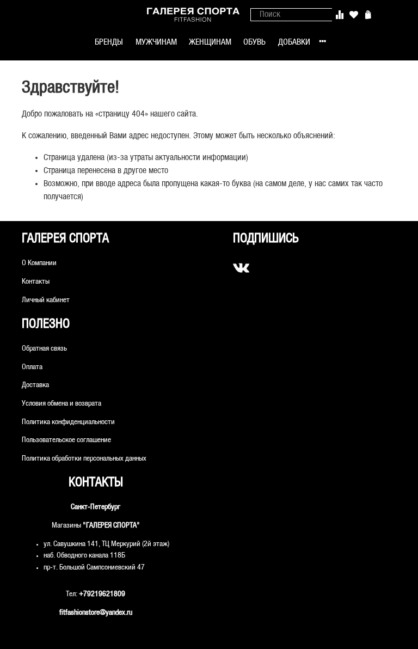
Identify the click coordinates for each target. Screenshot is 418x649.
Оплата (32, 367)
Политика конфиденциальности (68, 422)
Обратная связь (44, 348)
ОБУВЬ (254, 42)
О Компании (39, 263)
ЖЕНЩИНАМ (210, 42)
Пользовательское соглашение (66, 440)
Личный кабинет (46, 300)
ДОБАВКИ (294, 42)
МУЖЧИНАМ (156, 42)
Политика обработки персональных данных (84, 458)
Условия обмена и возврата (61, 403)
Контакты (36, 281)
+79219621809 (102, 594)
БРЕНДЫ (109, 42)
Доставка (35, 385)
